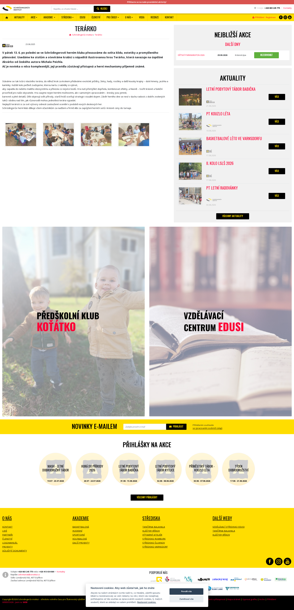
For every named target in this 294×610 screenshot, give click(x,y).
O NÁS (7, 518)
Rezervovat (266, 55)
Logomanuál (10, 542)
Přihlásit (177, 426)
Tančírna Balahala (153, 526)
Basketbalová (80, 526)
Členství (7, 538)
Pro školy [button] (112, 17)
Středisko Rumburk (154, 538)
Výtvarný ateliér (152, 534)
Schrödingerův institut (81, 34)
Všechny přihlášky (147, 497)
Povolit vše (186, 591)
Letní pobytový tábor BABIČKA (230, 89)
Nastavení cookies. (146, 602)
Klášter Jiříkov (151, 530)
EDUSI (82, 17)
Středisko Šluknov (153, 542)
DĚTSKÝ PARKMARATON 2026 (191, 55)
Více (277, 97)
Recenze (155, 17)
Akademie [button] (48, 17)
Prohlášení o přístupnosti (213, 599)
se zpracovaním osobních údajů (207, 428)
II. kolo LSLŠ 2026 (220, 163)
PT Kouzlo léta (218, 113)
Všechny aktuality (232, 216)
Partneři (7, 534)
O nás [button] (128, 17)
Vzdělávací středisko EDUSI (229, 526)
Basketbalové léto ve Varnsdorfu (234, 138)
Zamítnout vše (186, 599)
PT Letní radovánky (222, 188)
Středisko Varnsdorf (155, 546)
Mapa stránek (233, 599)
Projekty (7, 546)
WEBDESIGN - (14, 602)
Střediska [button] (66, 17)
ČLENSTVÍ (96, 17)
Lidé (4, 530)
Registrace (271, 17)
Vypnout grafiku (249, 599)
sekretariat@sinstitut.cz (29, 574)
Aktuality (19, 17)
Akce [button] (33, 17)
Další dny (232, 44)
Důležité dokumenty (14, 550)
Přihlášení (259, 17)
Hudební (77, 530)
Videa (141, 17)
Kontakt (169, 17)
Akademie (80, 518)
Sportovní (78, 534)
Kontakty (287, 8)
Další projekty (80, 542)
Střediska (151, 518)
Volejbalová (79, 538)
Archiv (262, 599)
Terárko (98, 34)
